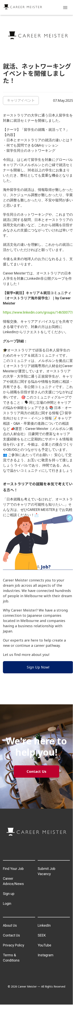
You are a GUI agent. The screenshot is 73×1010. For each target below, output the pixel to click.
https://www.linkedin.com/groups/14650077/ (38, 312)
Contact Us (11, 935)
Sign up (8, 894)
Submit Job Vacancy (46, 871)
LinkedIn (44, 925)
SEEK (42, 935)
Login (7, 903)
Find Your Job (13, 869)
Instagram (45, 955)
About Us (10, 925)
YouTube (44, 945)
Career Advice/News (13, 881)
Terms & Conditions (11, 957)
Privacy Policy (13, 945)
